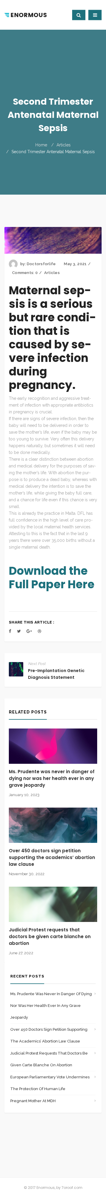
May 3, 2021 (75, 264)
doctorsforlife (41, 264)
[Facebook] (10, 631)
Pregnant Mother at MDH (33, 1101)
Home (41, 145)
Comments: (25, 272)
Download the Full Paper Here (52, 577)
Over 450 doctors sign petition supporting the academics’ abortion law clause (52, 857)
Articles (64, 145)
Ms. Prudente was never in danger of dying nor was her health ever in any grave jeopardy (52, 778)
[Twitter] (19, 631)
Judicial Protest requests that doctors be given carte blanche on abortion (50, 936)
